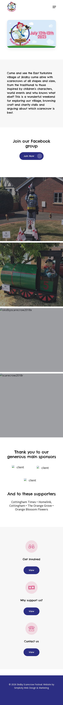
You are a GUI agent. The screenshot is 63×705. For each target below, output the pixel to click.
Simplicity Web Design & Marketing (31, 687)
